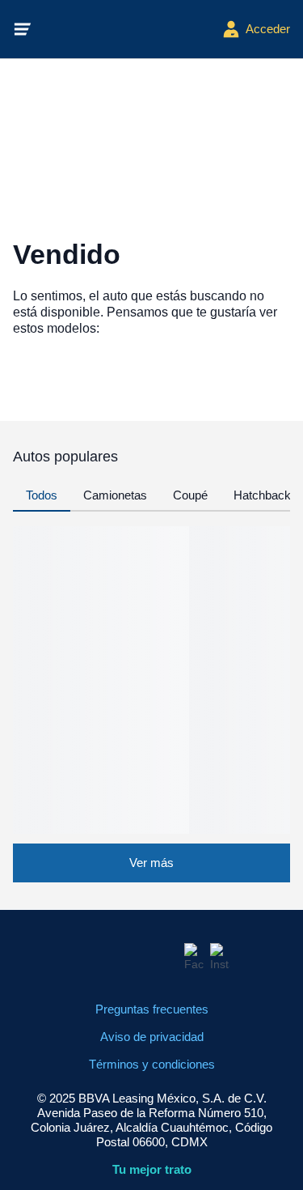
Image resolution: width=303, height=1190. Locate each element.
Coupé (190, 495)
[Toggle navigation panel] (22, 29)
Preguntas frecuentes (151, 1009)
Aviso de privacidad (152, 1036)
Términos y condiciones (152, 1064)
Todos (41, 495)
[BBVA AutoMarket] (127, 29)
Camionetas (115, 495)
